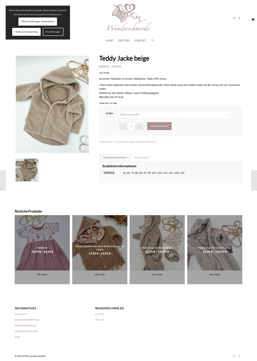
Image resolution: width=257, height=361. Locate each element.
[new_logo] (128, 18)
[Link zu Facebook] (239, 18)
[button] (170, 87)
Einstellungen (53, 31)
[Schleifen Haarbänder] (3, 180)
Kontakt (99, 313)
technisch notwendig (26, 31)
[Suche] (151, 40)
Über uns (100, 319)
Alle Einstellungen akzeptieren (37, 21)
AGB (17, 336)
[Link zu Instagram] (234, 18)
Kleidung (140, 141)
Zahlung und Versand (26, 331)
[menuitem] (109, 40)
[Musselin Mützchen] (254, 180)
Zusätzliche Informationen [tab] (115, 157)
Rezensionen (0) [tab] (142, 157)
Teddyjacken (150, 141)
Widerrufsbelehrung (25, 325)
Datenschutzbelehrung (27, 319)
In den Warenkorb (159, 126)
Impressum (21, 313)
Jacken (131, 141)
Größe (109, 113)
